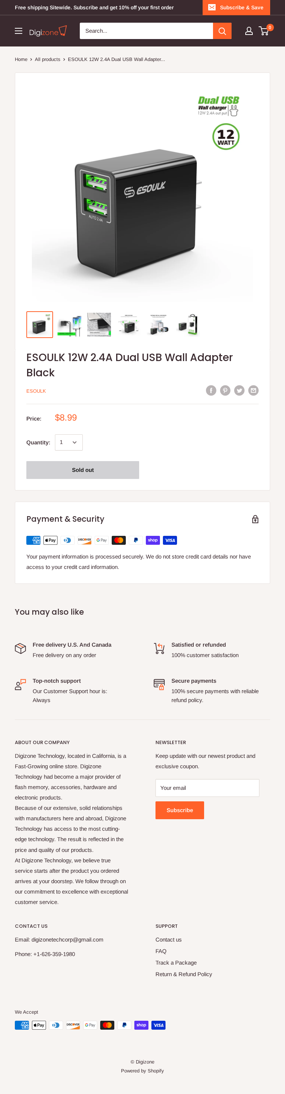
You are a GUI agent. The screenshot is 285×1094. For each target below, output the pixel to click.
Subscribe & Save (241, 7)
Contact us (168, 939)
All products (47, 59)
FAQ (161, 951)
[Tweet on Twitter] (239, 390)
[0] (264, 30)
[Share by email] (253, 390)
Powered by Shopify (142, 1071)
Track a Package (176, 962)
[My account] (249, 31)
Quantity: (38, 442)
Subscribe (180, 810)
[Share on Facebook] (211, 390)
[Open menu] (18, 31)
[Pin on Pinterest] (225, 390)
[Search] (222, 31)
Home (21, 59)
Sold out (83, 470)
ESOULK (36, 391)
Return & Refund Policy (183, 974)
